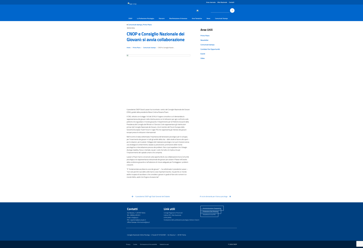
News (208, 18)
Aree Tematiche (197, 18)
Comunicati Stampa (221, 18)
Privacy (128, 244)
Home (128, 47)
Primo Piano (147, 24)
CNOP (130, 18)
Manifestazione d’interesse (178, 18)
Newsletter (205, 40)
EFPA (165, 217)
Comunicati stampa (135, 24)
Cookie (135, 244)
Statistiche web (164, 244)
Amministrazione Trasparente (212, 208)
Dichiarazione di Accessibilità (148, 244)
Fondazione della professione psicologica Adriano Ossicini (181, 220)
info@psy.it (134, 217)
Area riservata (211, 2)
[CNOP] (130, 13)
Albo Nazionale (222, 2)
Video (203, 58)
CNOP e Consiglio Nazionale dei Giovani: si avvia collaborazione (155, 36)
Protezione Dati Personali (211, 211)
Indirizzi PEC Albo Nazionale (172, 215)
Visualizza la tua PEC (209, 214)
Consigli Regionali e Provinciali (173, 213)
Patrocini (162, 18)
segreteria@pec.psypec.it (138, 220)
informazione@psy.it (143, 222)
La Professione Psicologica (145, 18)
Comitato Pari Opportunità (210, 49)
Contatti (231, 2)
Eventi (203, 53)
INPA (169, 217)
